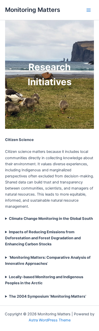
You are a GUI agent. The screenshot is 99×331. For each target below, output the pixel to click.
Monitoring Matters (32, 9)
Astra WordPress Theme (50, 320)
